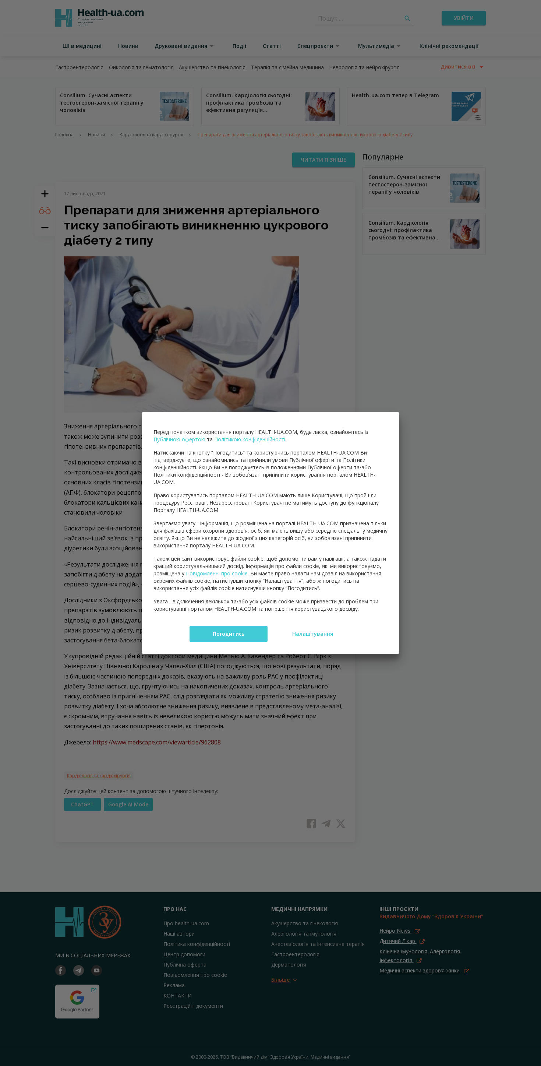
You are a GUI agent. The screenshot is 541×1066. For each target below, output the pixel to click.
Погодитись (228, 633)
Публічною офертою (179, 439)
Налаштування (312, 633)
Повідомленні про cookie (217, 573)
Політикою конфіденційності (249, 439)
